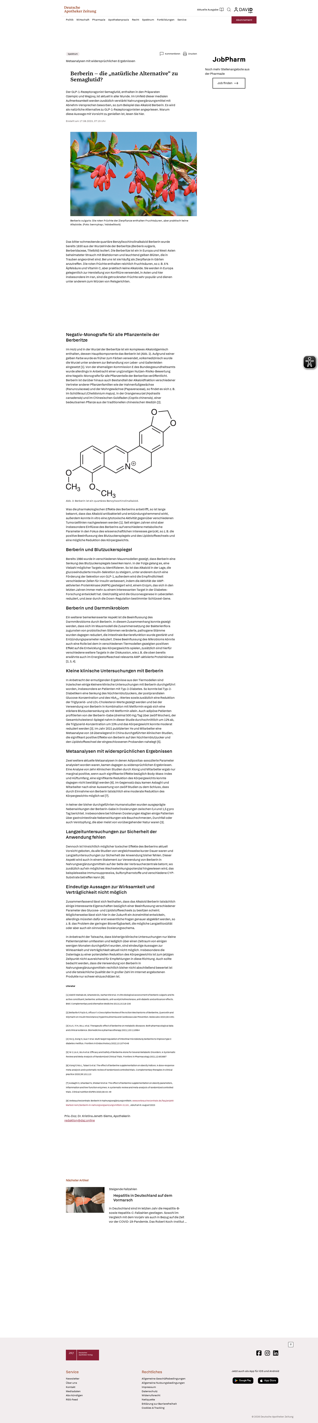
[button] (80, 9)
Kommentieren (172, 53)
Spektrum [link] (73, 54)
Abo (244, 19)
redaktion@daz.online (79, 1120)
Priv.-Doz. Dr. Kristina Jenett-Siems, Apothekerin (97, 1116)
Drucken (192, 53)
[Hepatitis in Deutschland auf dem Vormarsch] (85, 1205)
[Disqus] (131, 1281)
